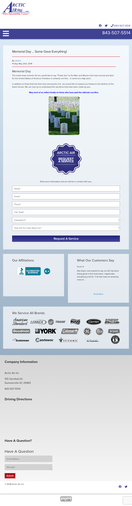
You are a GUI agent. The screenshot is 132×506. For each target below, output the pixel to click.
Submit (10, 475)
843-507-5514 (121, 25)
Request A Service (66, 239)
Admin (18, 60)
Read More (98, 294)
